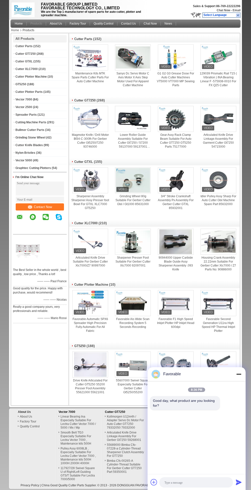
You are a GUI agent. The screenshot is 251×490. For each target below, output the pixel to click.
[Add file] (154, 482)
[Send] (239, 482)
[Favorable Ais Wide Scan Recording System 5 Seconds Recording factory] (133, 303)
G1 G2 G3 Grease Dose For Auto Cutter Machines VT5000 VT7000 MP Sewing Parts (176, 79)
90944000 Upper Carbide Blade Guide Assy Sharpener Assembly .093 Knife (176, 263)
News (168, 23)
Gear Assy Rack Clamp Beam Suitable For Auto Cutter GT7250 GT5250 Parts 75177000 (175, 140)
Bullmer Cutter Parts (29, 130)
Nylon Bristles (25, 152)
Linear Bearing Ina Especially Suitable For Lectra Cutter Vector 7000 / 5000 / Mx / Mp (78, 422)
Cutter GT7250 (25, 54)
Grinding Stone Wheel (30, 137)
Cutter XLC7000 (26, 69)
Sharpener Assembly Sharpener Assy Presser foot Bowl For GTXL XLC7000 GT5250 (90, 202)
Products (36, 23)
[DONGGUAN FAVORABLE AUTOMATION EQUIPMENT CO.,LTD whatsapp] (36, 220)
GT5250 (20, 84)
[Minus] (239, 374)
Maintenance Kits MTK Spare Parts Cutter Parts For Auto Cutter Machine (90, 77)
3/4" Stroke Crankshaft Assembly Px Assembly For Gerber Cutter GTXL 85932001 (176, 202)
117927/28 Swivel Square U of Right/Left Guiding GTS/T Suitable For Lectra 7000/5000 (78, 473)
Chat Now (223, 10)
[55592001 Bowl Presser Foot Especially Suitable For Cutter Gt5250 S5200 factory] (176, 364)
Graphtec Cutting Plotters (33, 168)
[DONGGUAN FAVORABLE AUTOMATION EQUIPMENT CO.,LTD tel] (20, 229)
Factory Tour (78, 23)
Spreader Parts (26, 114)
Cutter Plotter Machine (31, 76)
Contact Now (43, 207)
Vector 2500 (23, 107)
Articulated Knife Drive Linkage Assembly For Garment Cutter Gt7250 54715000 (218, 140)
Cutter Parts (24, 46)
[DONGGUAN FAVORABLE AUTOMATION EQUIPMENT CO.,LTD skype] (62, 220)
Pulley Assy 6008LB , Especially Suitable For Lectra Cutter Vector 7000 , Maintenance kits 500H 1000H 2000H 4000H (78, 456)
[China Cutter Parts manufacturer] (24, 8)
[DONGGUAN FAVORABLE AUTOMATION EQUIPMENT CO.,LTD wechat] (49, 220)
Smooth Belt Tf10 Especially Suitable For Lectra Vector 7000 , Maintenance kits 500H (76, 438)
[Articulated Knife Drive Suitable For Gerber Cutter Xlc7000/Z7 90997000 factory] (90, 241)
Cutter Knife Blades (29, 145)
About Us (56, 23)
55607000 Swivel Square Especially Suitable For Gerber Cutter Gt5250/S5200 (133, 386)
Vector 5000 (23, 160)
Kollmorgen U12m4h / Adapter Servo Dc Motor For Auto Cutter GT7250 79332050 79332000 (125, 422)
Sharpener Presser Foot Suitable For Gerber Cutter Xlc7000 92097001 (133, 261)
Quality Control (103, 23)
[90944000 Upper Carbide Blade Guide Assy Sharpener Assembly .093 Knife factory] (176, 241)
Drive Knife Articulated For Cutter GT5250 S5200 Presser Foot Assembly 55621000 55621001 (90, 386)
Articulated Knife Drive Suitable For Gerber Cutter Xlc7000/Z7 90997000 (90, 261)
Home (19, 23)
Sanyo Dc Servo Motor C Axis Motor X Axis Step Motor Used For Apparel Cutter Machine (132, 79)
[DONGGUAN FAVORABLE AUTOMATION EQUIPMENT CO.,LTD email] (23, 220)
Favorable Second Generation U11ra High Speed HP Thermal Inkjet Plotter (218, 325)
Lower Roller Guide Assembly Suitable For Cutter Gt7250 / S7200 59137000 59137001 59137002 (133, 141)
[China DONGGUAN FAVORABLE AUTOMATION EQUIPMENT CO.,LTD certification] (27, 263)
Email (236, 10)
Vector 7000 (23, 99)
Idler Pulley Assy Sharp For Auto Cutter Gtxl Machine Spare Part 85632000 (218, 200)
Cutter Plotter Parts (29, 92)
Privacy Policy (30, 485)
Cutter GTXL (24, 61)
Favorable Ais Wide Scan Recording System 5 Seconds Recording (133, 323)
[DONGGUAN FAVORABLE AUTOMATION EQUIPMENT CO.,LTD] (238, 15)
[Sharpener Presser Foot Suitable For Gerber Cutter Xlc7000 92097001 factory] (133, 241)
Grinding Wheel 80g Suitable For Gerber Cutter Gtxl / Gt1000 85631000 (133, 200)
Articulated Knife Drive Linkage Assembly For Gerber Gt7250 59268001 (124, 436)
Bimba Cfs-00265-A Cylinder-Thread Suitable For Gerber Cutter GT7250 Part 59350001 (124, 466)
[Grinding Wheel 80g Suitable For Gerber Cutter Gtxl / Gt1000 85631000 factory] (133, 180)
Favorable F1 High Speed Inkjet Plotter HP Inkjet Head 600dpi (175, 323)
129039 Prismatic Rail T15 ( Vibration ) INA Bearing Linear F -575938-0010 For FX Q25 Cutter (218, 79)
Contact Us (128, 23)
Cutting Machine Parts (30, 122)
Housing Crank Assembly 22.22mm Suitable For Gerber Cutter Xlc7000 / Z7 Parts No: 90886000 (218, 263)
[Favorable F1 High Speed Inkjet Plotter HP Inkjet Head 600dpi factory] (176, 303)
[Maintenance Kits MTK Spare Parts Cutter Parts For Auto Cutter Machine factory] (90, 57)
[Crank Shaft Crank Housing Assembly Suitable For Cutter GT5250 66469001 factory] (218, 364)
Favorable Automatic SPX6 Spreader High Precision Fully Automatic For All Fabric (90, 325)
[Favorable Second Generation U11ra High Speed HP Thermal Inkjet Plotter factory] (218, 303)
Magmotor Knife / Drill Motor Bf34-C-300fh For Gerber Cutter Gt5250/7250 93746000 (90, 140)
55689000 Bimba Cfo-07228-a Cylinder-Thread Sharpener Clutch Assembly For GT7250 (125, 450)
